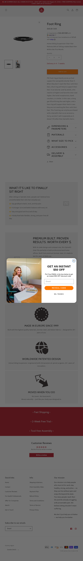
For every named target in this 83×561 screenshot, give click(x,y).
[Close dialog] (73, 260)
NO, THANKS (59, 294)
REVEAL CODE (59, 288)
